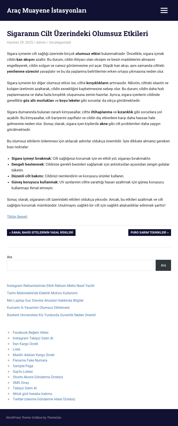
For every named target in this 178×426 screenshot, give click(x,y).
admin (41, 42)
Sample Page (23, 366)
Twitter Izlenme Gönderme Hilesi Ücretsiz (44, 399)
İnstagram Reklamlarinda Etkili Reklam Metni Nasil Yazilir (51, 286)
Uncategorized (60, 42)
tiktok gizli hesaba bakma (32, 394)
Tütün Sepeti (17, 216)
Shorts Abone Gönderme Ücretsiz (38, 377)
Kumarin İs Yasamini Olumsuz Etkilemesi (38, 308)
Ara (9, 257)
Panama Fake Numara (30, 360)
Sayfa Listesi (23, 372)
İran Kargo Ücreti (25, 344)
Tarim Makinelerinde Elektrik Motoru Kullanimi (42, 293)
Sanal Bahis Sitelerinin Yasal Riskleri (42, 233)
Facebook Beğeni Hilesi (30, 333)
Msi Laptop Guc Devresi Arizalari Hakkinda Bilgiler (45, 300)
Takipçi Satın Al (25, 388)
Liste (16, 349)
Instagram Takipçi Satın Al (33, 338)
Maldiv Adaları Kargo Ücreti (33, 355)
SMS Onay (21, 383)
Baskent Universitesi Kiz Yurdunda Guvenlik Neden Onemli (51, 315)
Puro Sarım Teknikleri (148, 233)
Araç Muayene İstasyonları (46, 10)
